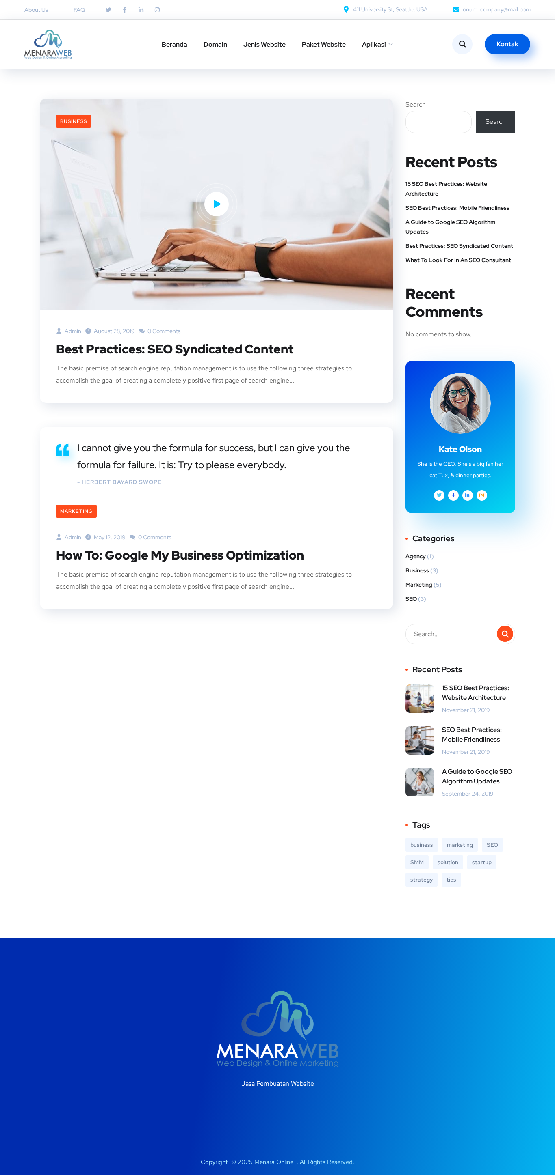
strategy (421, 879)
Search (415, 104)
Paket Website (324, 44)
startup (482, 862)
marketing (460, 844)
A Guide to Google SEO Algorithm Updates (450, 226)
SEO (411, 599)
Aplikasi (374, 44)
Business (73, 121)
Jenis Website (264, 44)
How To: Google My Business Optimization (180, 555)
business (421, 844)
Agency (415, 556)
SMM (417, 862)
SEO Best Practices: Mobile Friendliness (457, 207)
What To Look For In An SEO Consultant (458, 260)
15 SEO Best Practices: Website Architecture (446, 188)
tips (451, 879)
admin (72, 331)
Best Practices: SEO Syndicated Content (174, 349)
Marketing (76, 511)
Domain (215, 44)
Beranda (174, 44)
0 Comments (163, 331)
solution (448, 862)
